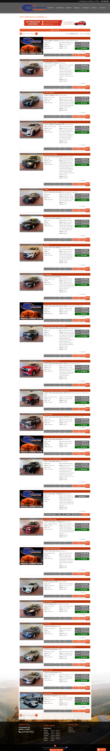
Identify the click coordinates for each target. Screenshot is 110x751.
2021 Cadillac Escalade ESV (58, 124)
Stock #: (61, 48)
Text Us (88, 55)
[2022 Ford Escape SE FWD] (31, 677)
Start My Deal (75, 55)
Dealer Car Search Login (46, 747)
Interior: (46, 44)
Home (69, 727)
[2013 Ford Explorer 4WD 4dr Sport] (31, 700)
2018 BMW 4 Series (54, 63)
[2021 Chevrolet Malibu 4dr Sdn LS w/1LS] (31, 252)
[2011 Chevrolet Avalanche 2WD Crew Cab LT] (31, 161)
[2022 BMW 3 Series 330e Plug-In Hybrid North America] (31, 45)
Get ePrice (82, 496)
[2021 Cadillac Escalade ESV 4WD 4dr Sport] (31, 129)
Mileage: (61, 46)
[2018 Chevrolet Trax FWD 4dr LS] (31, 556)
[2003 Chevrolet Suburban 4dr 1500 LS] (31, 444)
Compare (83, 51)
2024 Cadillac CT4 (55, 95)
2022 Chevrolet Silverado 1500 (62, 328)
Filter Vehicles (55, 30)
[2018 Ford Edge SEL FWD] (31, 631)
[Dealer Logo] (33, 8)
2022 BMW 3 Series (61, 41)
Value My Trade (68, 55)
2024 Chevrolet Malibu (56, 277)
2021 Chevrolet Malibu (57, 247)
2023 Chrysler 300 (55, 582)
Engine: (61, 44)
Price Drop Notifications (49, 55)
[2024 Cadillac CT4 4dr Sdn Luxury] (31, 100)
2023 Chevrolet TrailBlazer (57, 522)
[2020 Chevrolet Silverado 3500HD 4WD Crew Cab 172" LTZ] (31, 422)
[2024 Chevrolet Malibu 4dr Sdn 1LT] (31, 281)
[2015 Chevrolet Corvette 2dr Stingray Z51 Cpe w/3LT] (31, 197)
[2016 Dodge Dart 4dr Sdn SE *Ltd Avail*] (31, 609)
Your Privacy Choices (62, 747)
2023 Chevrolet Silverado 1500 (62, 363)
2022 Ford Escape (53, 672)
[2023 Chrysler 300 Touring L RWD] (31, 586)
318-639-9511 (105, 1)
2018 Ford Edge (52, 626)
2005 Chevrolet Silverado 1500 (63, 306)
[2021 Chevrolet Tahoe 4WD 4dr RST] (31, 466)
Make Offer (62, 55)
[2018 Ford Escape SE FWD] (31, 654)
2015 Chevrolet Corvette (61, 192)
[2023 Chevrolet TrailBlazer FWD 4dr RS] (31, 526)
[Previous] (21, 33)
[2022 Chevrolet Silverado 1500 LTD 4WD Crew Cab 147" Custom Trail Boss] (31, 397)
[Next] (36, 33)
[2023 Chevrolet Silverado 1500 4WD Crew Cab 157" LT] (31, 368)
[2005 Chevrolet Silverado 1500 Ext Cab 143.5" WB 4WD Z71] (31, 311)
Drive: (45, 46)
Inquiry (57, 55)
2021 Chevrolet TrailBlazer (57, 494)
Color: (45, 42)
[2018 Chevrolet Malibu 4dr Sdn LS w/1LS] (31, 223)
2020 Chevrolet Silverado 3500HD (63, 417)
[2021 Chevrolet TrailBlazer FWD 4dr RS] (31, 498)
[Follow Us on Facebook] (55, 746)
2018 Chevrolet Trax (55, 551)
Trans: (45, 48)
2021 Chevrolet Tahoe (56, 461)
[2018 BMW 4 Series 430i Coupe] (31, 68)
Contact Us (71, 730)
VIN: (60, 42)
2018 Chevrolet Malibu (57, 218)
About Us (70, 728)
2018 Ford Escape (53, 649)
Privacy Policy (71, 732)
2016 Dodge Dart (56, 604)
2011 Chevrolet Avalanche (58, 157)
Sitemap (57, 747)
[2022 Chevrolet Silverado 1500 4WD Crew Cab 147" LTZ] (31, 333)
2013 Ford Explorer (55, 696)
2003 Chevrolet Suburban (57, 439)
